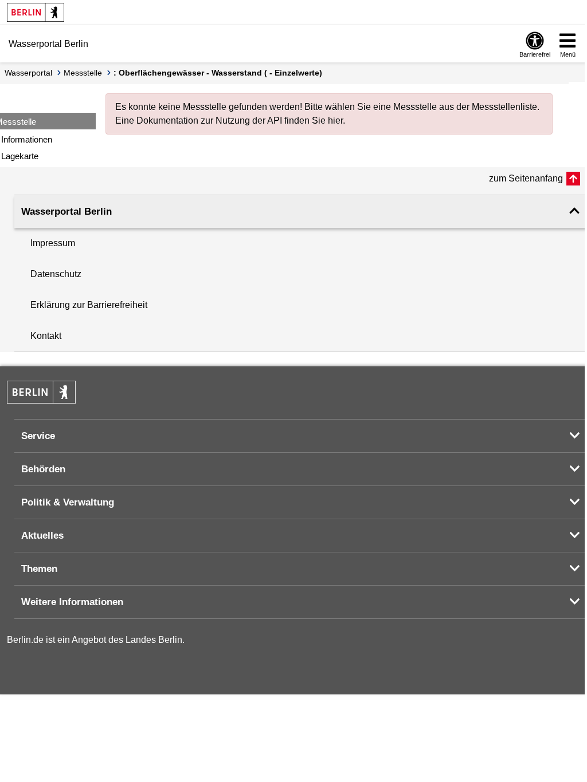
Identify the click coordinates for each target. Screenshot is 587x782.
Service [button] (38, 436)
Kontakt (45, 336)
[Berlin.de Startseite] (35, 12)
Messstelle (83, 72)
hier (335, 120)
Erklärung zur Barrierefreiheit (88, 305)
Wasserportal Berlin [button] (66, 211)
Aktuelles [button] (42, 535)
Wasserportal (28, 72)
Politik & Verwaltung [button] (67, 502)
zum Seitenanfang (526, 178)
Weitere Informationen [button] (72, 602)
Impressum (52, 243)
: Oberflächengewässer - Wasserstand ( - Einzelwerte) (218, 72)
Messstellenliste (504, 107)
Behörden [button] (43, 469)
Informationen (26, 139)
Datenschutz (55, 274)
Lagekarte (19, 156)
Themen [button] (39, 568)
